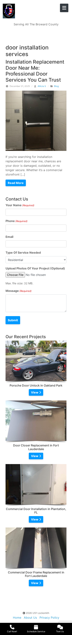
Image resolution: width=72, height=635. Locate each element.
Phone (17, 221)
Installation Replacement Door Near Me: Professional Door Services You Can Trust (35, 71)
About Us (30, 617)
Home (17, 617)
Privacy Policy (49, 617)
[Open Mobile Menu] (64, 8)
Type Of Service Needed (23, 252)
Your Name (20, 205)
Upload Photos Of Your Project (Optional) (35, 268)
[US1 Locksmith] (27, 11)
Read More (16, 183)
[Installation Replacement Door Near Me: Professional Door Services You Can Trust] (36, 120)
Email (9, 237)
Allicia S (42, 86)
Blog (56, 86)
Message (19, 291)
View (35, 392)
